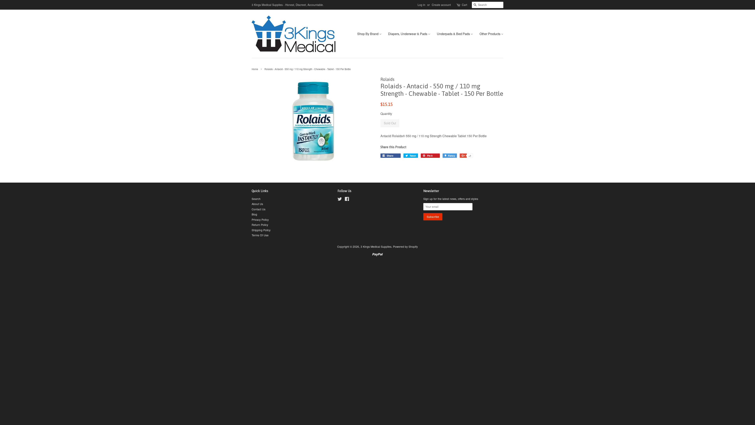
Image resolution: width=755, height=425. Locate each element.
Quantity (386, 113)
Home (255, 69)
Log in (421, 5)
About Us (257, 204)
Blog (254, 214)
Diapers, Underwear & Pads (408, 33)
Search (256, 199)
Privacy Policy (260, 220)
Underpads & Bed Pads (454, 33)
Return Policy (260, 225)
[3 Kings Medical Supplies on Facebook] (347, 199)
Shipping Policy (261, 230)
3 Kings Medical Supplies (376, 247)
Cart (464, 5)
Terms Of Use (260, 235)
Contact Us (258, 209)
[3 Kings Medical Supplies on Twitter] (340, 199)
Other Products (490, 33)
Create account (441, 5)
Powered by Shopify (405, 247)
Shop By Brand (368, 33)
